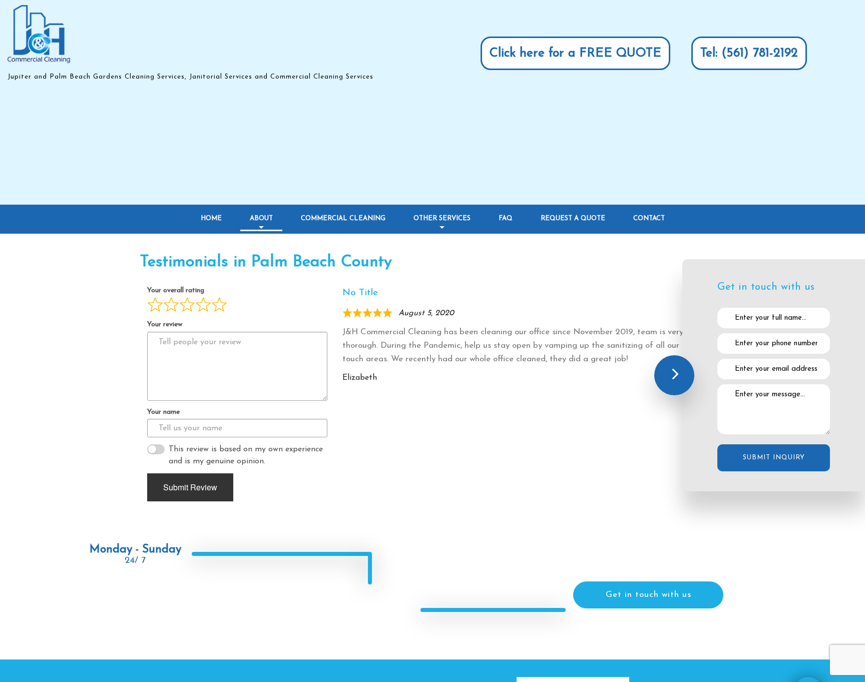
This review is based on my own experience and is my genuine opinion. (246, 455)
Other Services (442, 218)
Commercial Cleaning (343, 218)
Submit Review (190, 487)
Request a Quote (573, 218)
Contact (649, 218)
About (261, 218)
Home (211, 218)
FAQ (506, 218)
